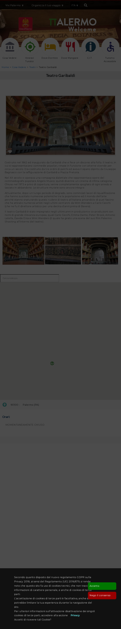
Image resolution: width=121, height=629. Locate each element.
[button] (52, 363)
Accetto (94, 586)
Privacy (75, 615)
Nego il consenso (100, 595)
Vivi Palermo (13, 5)
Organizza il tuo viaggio (46, 5)
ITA (73, 5)
